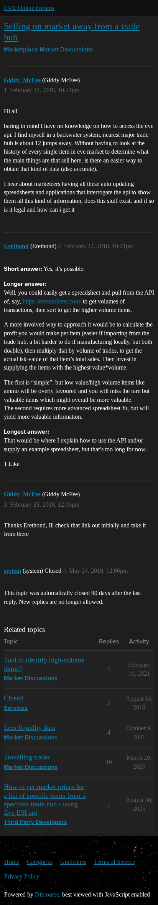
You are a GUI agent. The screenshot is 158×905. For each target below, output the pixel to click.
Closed (13, 698)
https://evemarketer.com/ (52, 301)
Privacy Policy (22, 876)
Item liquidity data (29, 727)
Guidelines (73, 862)
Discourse (47, 894)
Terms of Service (114, 862)
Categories (40, 862)
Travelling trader (27, 757)
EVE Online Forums (29, 8)
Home (11, 862)
